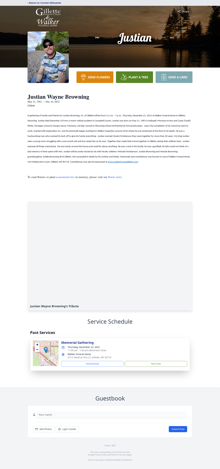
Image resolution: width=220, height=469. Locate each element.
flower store (115, 177)
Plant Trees (156, 363)
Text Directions (92, 363)
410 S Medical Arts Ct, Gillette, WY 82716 (89, 357)
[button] (46, 350)
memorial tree (66, 177)
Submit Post (178, 429)
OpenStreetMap (113, 460)
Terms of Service (118, 454)
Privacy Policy (101, 454)
